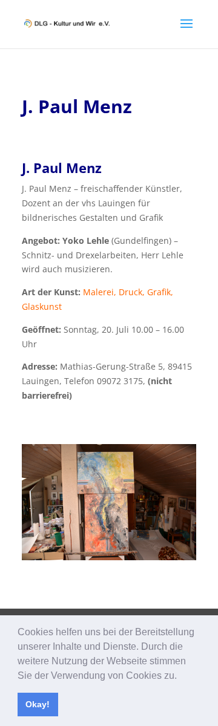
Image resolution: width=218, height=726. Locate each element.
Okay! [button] (37, 704)
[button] (181, 676)
